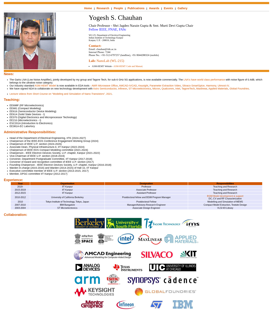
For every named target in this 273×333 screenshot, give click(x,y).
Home (88, 8)
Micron (156, 88)
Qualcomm (168, 88)
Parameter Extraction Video (165, 85)
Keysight (143, 85)
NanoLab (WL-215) (110, 61)
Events (168, 8)
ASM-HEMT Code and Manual (127, 66)
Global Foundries (239, 88)
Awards (154, 8)
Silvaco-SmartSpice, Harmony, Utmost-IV (205, 85)
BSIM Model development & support (225, 196)
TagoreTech (188, 88)
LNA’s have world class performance (204, 79)
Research (103, 8)
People (118, 8)
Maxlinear (201, 88)
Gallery (182, 8)
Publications (136, 8)
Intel (177, 88)
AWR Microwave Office (105, 85)
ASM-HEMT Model (45, 85)
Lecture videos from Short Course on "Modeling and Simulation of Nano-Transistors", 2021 (61, 93)
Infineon (122, 88)
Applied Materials (218, 88)
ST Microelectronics (140, 88)
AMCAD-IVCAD (128, 85)
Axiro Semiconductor (105, 88)
